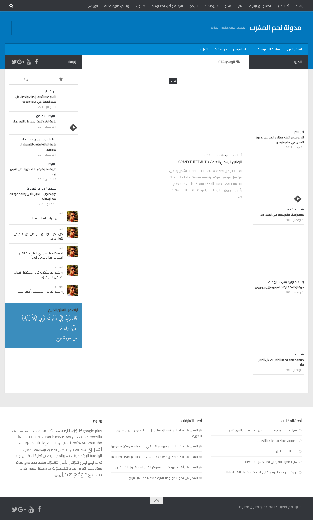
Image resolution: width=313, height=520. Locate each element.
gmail (59, 431)
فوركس (93, 5)
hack (22, 436)
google (72, 429)
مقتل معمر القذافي (31, 468)
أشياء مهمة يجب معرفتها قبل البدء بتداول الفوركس (263, 430)
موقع (81, 474)
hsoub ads (63, 436)
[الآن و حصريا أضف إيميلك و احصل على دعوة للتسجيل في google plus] (69, 98)
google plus (92, 430)
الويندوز (69, 456)
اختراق (94, 448)
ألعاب (238, 155)
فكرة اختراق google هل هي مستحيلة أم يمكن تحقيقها (147, 446)
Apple (28, 431)
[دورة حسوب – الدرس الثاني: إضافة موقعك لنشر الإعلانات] (69, 195)
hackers (35, 436)
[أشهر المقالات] (61, 80)
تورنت (98, 462)
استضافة (81, 450)
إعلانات (51, 443)
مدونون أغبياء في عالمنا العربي (277, 441)
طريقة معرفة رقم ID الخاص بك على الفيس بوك (33, 171)
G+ (52, 430)
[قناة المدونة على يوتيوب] (29, 61)
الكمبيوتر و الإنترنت (260, 5)
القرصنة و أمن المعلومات (167, 5)
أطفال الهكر (63, 443)
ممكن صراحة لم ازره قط (48, 218)
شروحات (213, 5)
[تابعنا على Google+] (21, 61)
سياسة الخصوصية (269, 49)
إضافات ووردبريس (45, 139)
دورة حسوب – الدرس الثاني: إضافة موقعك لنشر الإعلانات (33, 196)
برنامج (60, 455)
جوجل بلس (69, 462)
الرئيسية (300, 5)
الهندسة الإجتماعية (88, 455)
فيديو (228, 5)
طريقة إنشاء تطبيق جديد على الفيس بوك (34, 121)
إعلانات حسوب (35, 443)
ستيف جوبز (38, 462)
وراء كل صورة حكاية (117, 5)
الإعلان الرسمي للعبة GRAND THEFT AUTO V (210, 162)
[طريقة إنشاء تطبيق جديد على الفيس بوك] (69, 123)
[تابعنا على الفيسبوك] (36, 61)
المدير (194, 430)
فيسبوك (60, 467)
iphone (74, 437)
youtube (95, 443)
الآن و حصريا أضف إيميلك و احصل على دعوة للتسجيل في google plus (35, 99)
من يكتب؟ (220, 49)
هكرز (67, 474)
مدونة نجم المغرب (276, 27)
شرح (27, 462)
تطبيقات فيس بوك (29, 455)
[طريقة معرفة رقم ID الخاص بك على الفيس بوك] (69, 171)
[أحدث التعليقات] (26, 80)
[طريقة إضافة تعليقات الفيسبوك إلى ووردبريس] (69, 146)
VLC (84, 443)
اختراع (19, 443)
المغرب (28, 449)
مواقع (95, 474)
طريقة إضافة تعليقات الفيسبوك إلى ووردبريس (37, 147)
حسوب (140, 5)
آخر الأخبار (283, 5)
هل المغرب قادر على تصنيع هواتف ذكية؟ (270, 462)
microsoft (84, 437)
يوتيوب (56, 475)
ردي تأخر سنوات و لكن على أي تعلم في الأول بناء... (38, 236)
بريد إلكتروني (49, 456)
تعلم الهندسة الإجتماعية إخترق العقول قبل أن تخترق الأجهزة (159, 433)
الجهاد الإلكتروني (66, 450)
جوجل (87, 461)
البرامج (194, 5)
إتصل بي (203, 49)
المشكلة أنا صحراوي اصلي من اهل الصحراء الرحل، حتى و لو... (41, 255)
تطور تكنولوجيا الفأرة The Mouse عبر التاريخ (156, 478)
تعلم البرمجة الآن (286, 451)
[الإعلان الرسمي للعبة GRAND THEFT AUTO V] (205, 112)
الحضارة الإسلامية (45, 450)
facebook (40, 430)
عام (240, 5)
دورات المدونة (36, 188)
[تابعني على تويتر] (14, 61)
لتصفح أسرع (294, 49)
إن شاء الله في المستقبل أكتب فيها (41, 291)
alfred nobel (18, 431)
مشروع (47, 468)
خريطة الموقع (242, 49)
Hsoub (49, 437)
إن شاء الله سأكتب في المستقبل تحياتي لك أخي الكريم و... (38, 274)
